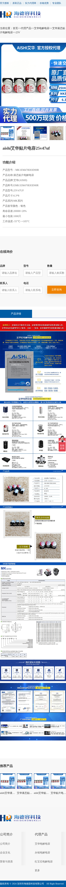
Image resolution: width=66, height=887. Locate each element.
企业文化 (5, 852)
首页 (15, 28)
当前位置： (32, 30)
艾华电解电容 (41, 28)
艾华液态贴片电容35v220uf (24, 793)
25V (18, 32)
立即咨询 (56, 289)
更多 (37, 870)
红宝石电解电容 (44, 861)
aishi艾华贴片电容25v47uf (41, 793)
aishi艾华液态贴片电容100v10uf (7, 793)
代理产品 (26, 28)
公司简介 (6, 834)
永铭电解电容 (42, 852)
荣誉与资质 (6, 861)
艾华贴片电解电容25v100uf (58, 793)
